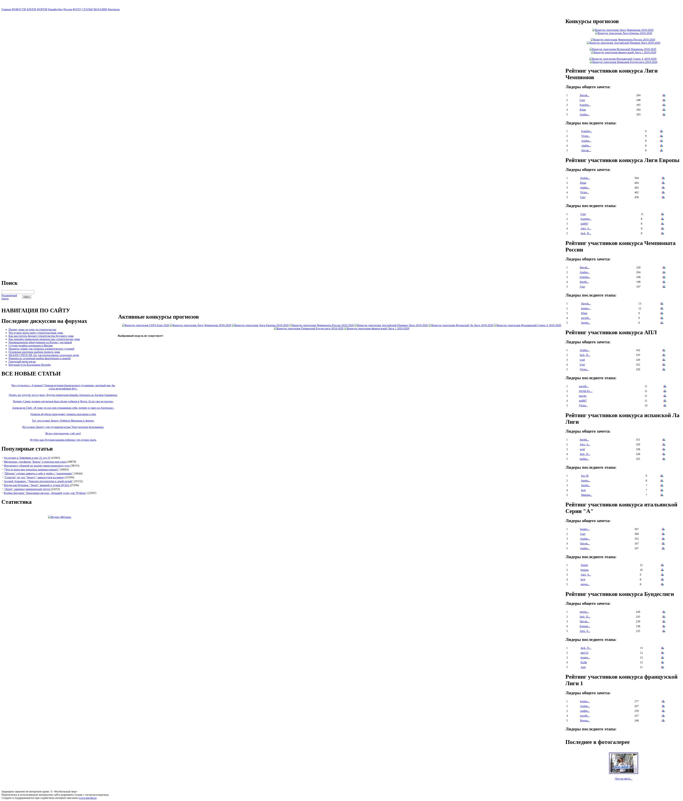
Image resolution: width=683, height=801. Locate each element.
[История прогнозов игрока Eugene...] (663, 626)
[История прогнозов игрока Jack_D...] (662, 233)
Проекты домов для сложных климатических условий (41, 348)
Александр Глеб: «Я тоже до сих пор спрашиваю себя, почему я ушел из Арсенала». (63, 407)
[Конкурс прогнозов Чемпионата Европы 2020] (145, 325)
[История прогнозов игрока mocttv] (664, 396)
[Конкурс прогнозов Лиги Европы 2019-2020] (260, 325)
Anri (583, 667)
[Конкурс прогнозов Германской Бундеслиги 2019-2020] (308, 328)
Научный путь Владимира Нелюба (30, 364)
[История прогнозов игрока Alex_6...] (662, 228)
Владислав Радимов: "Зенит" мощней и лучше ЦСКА (37, 485)
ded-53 (584, 652)
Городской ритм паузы (22, 361)
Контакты (114, 9)
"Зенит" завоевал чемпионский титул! (27, 489)
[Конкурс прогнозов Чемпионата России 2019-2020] (321, 325)
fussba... (585, 480)
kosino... (586, 308)
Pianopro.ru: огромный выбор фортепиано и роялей (40, 358)
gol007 (584, 223)
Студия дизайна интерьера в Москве (31, 345)
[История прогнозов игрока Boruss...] (663, 720)
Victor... (585, 136)
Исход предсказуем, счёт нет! (63, 433)
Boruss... (585, 720)
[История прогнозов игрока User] (664, 100)
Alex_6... (586, 228)
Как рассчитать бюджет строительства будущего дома (41, 335)
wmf (582, 359)
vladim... (586, 145)
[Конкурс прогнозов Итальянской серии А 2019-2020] (527, 325)
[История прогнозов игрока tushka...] (663, 459)
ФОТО (77, 9)
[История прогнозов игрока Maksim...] (661, 495)
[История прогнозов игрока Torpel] (662, 565)
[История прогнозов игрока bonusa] (662, 570)
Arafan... (585, 114)
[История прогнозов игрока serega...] (662, 584)
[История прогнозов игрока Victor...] (661, 136)
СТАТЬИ (87, 9)
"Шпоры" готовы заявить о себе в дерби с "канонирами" (38, 473)
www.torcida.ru (88, 797)
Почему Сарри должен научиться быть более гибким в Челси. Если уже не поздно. (63, 401)
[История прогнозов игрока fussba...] (661, 480)
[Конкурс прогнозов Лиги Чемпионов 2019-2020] (200, 325)
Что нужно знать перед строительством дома (36, 332)
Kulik (584, 662)
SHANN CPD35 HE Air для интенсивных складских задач (44, 355)
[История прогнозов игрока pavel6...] (661, 318)
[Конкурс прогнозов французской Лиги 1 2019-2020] (376, 328)
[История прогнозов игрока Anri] (662, 667)
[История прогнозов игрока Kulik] (662, 662)
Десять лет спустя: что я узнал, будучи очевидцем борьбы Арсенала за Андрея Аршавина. (63, 394)
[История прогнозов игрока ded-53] (662, 653)
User (582, 100)
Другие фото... (623, 778)
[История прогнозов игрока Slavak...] (664, 95)
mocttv (583, 395)
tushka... (584, 458)
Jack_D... (586, 233)
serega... (585, 584)
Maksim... (586, 494)
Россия (67, 9)
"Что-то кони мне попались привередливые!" (31, 469)
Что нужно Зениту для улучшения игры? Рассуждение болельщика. (63, 427)
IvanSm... (585, 104)
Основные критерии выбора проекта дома (34, 351)
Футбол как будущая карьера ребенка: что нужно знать (63, 439)
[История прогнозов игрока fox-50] (661, 476)
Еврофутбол (55, 9)
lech (583, 490)
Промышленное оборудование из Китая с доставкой (40, 342)
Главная (6, 9)
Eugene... (585, 626)
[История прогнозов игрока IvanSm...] (664, 105)
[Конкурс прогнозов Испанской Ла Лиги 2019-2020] (461, 325)
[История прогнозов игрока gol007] (662, 224)
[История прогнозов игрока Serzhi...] (664, 282)
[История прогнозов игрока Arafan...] (664, 114)
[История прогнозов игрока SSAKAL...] (664, 391)
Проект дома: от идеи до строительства (32, 329)
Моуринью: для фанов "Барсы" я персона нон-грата (35, 461)
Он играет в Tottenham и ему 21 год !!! (27, 457)
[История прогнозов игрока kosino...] (661, 308)
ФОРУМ (42, 9)
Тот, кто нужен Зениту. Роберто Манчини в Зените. (63, 420)
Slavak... (584, 95)
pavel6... (586, 317)
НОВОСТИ (19, 9)
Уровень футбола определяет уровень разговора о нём (63, 414)
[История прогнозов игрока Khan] (664, 110)
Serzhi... (584, 281)
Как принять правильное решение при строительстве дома (44, 339)
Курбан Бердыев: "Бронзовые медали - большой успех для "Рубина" (45, 493)
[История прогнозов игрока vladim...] (661, 145)
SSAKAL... (585, 391)
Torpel (584, 565)
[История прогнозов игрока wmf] (663, 360)
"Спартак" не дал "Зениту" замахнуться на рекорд (34, 477)
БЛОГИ (31, 9)
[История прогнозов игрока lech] (661, 490)
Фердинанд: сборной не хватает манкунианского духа (37, 465)
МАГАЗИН (100, 9)
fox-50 (585, 475)
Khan (583, 109)
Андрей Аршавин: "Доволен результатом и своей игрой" (38, 481)
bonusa (585, 569)
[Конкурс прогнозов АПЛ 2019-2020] (391, 325)
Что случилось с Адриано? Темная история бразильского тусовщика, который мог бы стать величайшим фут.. (63, 387)
